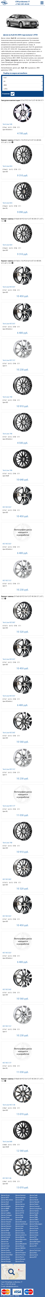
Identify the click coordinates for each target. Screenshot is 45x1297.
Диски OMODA (20, 1248)
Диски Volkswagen (36, 1224)
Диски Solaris (34, 1204)
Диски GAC (5, 1248)
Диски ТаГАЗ (34, 1244)
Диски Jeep (19, 1209)
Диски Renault (20, 1259)
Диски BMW (5, 1209)
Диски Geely (5, 1250)
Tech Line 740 (7, 397)
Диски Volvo (34, 1226)
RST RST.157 (7, 581)
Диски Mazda (19, 1237)
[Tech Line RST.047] (22, 721)
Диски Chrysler (6, 1222)
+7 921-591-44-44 (22, 4)
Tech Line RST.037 (9, 287)
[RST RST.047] (22, 978)
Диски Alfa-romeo (7, 1200)
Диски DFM (5, 1231)
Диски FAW (5, 1239)
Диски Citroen (6, 1224)
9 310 (22, 175)
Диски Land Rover (21, 1224)
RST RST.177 (7, 1063)
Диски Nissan (19, 1246)
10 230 (22, 370)
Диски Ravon (19, 1257)
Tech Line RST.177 (9, 806)
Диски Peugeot (20, 1253)
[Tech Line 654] (22, 154)
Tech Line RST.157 (9, 360)
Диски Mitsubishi (21, 1244)
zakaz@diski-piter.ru (12, 1286)
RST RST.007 (7, 879)
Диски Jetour (19, 1211)
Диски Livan (19, 1231)
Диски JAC (18, 1202)
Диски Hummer (20, 1195)
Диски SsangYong (36, 1209)
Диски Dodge (5, 1233)
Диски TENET (34, 1220)
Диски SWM (34, 1215)
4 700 (22, 133)
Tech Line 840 (7, 1142)
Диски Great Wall (6, 1255)
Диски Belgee (5, 1206)
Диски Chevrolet (6, 1220)
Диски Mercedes (21, 1239)
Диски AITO (5, 1198)
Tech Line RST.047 (9, 733)
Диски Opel (19, 1250)
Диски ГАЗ (33, 1237)
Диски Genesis (6, 1253)
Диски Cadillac (6, 1213)
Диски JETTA (19, 1213)
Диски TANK (34, 1217)
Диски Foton (5, 1246)
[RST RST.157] (22, 569)
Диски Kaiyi (19, 1215)
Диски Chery (5, 1217)
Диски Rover (19, 1261)
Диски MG (18, 1242)
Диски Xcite (34, 1231)
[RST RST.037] (22, 495)
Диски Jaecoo (20, 1204)
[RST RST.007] (22, 868)
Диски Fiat (4, 1242)
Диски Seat (33, 1198)
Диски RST (33, 1257)
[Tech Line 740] (22, 385)
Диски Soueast (35, 1206)
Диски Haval (5, 1257)
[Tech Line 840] (22, 1130)
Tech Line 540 (7, 124)
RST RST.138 (7, 1178)
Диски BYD (4, 1211)
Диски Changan (6, 1215)
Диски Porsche (20, 1255)
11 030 (22, 815)
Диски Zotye (34, 1235)
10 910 (22, 406)
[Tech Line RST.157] (22, 349)
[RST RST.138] (22, 1166)
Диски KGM (19, 1217)
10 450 (22, 296)
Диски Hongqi (6, 1261)
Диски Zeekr (34, 1233)
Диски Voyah (34, 1228)
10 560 (22, 742)
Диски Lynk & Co (20, 1235)
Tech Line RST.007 (9, 622)
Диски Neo (33, 1253)
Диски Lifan (19, 1228)
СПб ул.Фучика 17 (22, 2)
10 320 (22, 632)
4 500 (22, 443)
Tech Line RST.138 (9, 1105)
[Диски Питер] (4, 3)
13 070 (22, 1114)
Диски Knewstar (20, 1222)
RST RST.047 (7, 989)
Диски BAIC (5, 1204)
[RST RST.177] (22, 1051)
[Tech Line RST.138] (22, 1093)
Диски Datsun (5, 1228)
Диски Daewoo (6, 1226)
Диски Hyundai (20, 1198)
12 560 (22, 1151)
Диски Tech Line (35, 1250)
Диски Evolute (6, 1235)
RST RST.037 (7, 507)
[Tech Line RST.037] (22, 275)
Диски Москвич (35, 1242)
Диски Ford (5, 1244)
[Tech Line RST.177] (22, 794)
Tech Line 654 (7, 166)
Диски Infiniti (19, 1200)
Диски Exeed (5, 1237)
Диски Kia (18, 1220)
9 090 (22, 212)
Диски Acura (5, 1195)
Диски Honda (5, 1259)
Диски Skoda (34, 1200)
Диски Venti (34, 1255)
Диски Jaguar (19, 1206)
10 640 (22, 480)
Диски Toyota (34, 1222)
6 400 (22, 333)
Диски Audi (5, 1202)
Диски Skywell (34, 1202)
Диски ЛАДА (34, 1239)
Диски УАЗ (33, 1246)
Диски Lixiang (20, 1233)
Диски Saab (33, 1195)
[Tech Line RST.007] (22, 611)
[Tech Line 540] (22, 112)
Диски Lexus (19, 1226)
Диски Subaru (34, 1211)
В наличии (6, 94)
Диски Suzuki (34, 1213)
